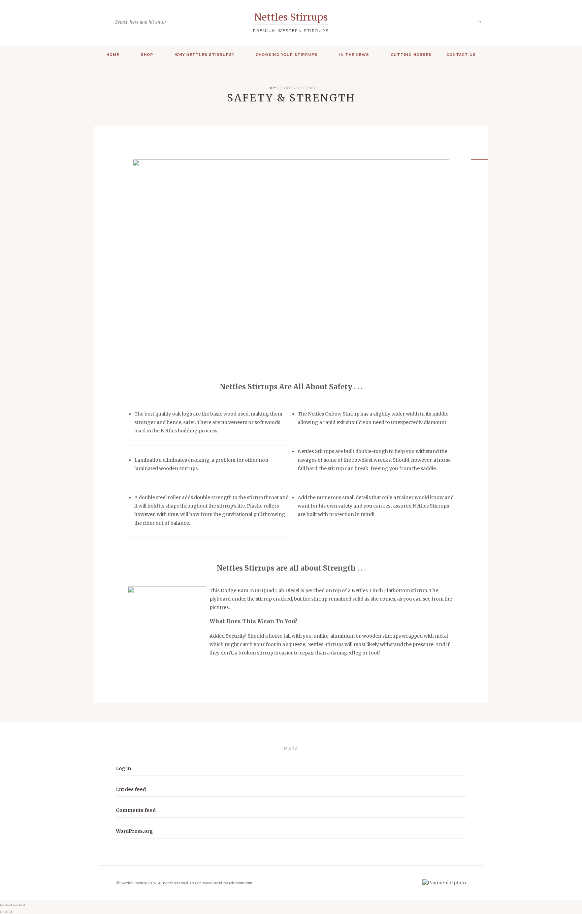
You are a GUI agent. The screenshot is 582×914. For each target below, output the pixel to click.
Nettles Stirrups (291, 17)
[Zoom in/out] (2, 905)
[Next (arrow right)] (9, 912)
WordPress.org (134, 831)
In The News (354, 55)
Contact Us (461, 55)
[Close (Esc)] (22, 905)
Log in (123, 768)
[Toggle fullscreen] (9, 905)
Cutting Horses (411, 55)
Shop (147, 55)
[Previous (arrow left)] (2, 912)
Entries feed (131, 789)
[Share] (15, 905)
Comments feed (136, 810)
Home (112, 55)
